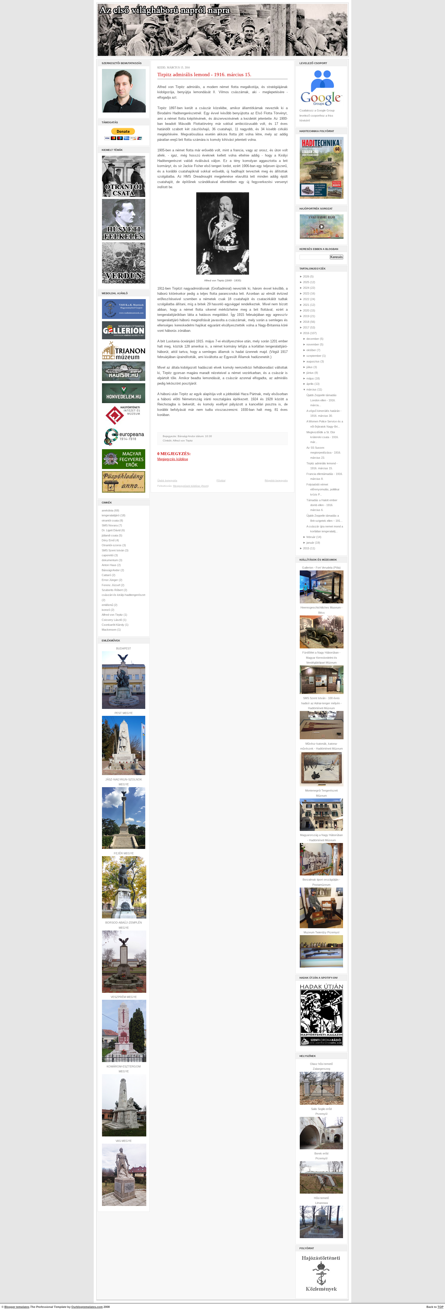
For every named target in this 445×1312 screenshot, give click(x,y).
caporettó (108, 555)
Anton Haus (109, 565)
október (311, 350)
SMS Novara (110, 525)
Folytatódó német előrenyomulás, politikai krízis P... (322, 489)
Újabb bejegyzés (167, 480)
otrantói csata (110, 520)
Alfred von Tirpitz (113, 614)
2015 (306, 548)
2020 (306, 310)
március (311, 389)
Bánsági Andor (111, 570)
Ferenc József (111, 585)
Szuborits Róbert (113, 590)
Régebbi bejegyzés (276, 480)
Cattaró (107, 575)
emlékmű (108, 604)
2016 (306, 333)
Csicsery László (112, 619)
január (310, 542)
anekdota (108, 510)
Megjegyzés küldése (172, 459)
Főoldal (221, 480)
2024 (306, 287)
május (310, 378)
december (312, 338)
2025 (306, 282)
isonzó (106, 609)
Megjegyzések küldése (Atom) (191, 485)
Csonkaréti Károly (113, 624)
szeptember (313, 355)
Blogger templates (16, 1306)
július (309, 367)
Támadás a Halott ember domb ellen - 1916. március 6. (321, 505)
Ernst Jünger (110, 579)
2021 (306, 304)
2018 (306, 321)
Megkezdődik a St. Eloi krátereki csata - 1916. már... (322, 437)
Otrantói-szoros (112, 545)
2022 (306, 299)
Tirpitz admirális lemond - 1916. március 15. (204, 74)
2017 (306, 327)
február (310, 536)
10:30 (208, 436)
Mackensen (109, 629)
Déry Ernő (108, 540)
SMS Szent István (113, 550)
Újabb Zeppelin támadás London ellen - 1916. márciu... (321, 400)
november (312, 344)
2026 (306, 276)
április (310, 383)
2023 (306, 293)
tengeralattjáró (111, 515)
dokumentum (110, 560)
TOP (440, 1306)
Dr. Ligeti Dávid (111, 530)
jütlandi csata (110, 535)
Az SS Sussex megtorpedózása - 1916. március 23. (323, 452)
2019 (306, 316)
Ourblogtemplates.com (87, 1306)
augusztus (313, 361)
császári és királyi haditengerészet (123, 594)
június (310, 372)
